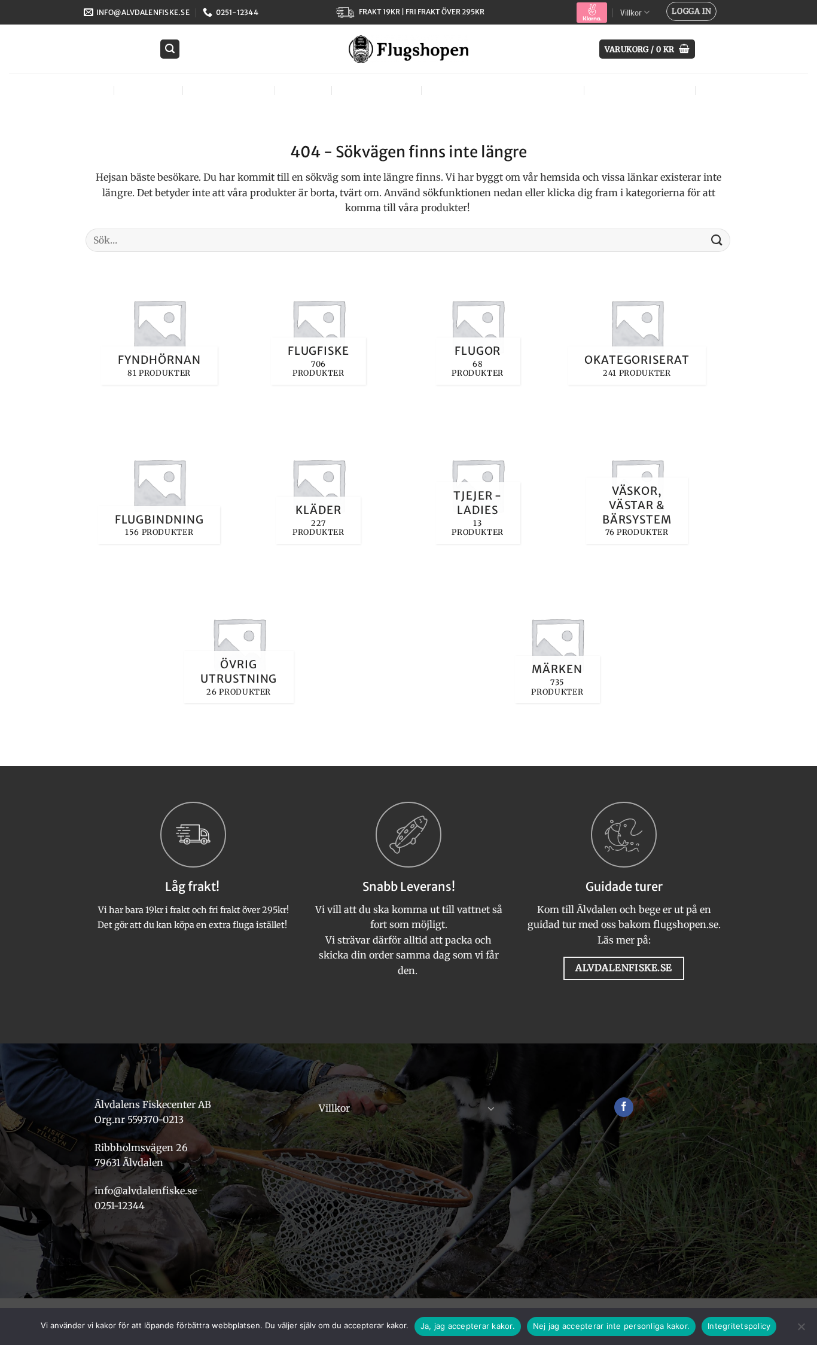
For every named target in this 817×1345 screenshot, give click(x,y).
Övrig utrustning (638, 90)
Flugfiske (147, 90)
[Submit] (717, 240)
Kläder (301, 90)
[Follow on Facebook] (624, 1107)
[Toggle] (491, 1108)
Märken (724, 90)
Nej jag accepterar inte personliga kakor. (611, 1326)
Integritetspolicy (739, 1326)
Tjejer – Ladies (375, 90)
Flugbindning (227, 90)
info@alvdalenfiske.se (145, 1191)
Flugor (83, 90)
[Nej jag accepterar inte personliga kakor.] (801, 1330)
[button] (691, 11)
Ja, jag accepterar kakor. (467, 1326)
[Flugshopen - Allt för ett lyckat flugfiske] (408, 49)
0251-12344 (120, 1206)
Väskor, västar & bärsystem (501, 90)
